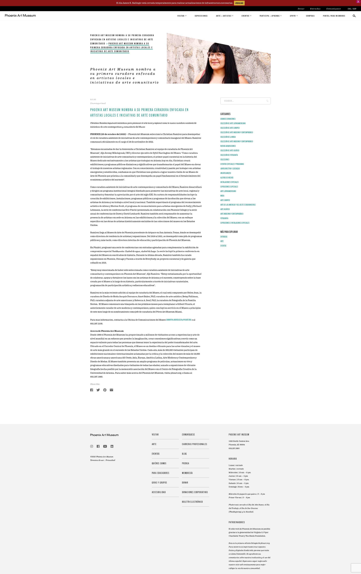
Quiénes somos (159, 463)
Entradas (315, 9)
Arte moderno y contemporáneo (231, 213)
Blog (184, 453)
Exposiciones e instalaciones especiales (234, 222)
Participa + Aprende (270, 15)
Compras (310, 15)
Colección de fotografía (229, 154)
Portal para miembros (334, 15)
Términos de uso (97, 460)
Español (354, 8)
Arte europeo (225, 199)
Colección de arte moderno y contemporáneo (236, 132)
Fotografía (224, 218)
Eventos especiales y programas (232, 163)
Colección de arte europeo (229, 127)
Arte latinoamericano (228, 190)
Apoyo (293, 15)
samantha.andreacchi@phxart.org (178, 319)
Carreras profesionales (194, 443)
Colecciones (224, 159)
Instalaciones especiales (229, 181)
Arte (222, 240)
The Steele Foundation (255, 536)
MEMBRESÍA (187, 472)
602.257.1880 (234, 448)
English (349, 8)
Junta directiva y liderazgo (230, 168)
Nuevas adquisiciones (228, 145)
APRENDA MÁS (239, 3)
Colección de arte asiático (229, 150)
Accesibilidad (159, 492)
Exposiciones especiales (229, 186)
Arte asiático (225, 209)
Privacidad (110, 460)
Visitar (181, 15)
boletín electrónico (192, 501)
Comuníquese (333, 9)
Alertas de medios (226, 177)
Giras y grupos (159, 482)
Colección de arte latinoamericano (233, 123)
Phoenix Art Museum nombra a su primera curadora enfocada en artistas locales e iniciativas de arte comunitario (122, 39)
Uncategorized (225, 172)
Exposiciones (201, 15)
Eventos (245, 15)
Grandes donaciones (227, 118)
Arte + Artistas (224, 15)
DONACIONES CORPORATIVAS (195, 492)
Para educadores (160, 472)
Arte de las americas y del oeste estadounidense (238, 204)
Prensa (185, 463)
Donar (301, 9)
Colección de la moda (228, 136)
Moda (222, 195)
